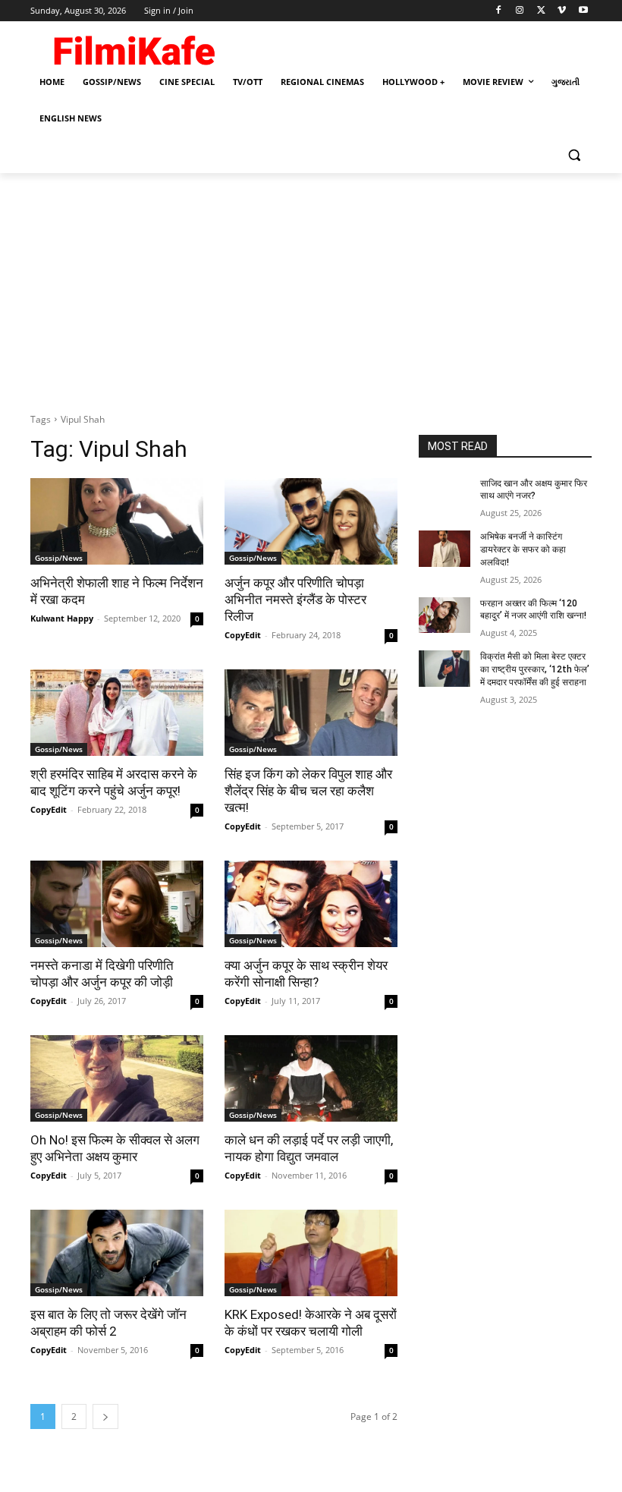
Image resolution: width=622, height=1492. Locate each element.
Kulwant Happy (61, 618)
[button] (574, 155)
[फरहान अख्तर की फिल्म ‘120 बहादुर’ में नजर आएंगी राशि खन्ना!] (444, 615)
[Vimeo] (561, 11)
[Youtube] (583, 11)
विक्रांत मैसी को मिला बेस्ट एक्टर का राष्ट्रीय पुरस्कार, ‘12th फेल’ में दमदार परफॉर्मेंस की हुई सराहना (534, 669)
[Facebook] (498, 11)
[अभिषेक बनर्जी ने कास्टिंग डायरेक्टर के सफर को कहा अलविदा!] (444, 548)
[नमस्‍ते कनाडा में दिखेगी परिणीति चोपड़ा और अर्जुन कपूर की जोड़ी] (116, 904)
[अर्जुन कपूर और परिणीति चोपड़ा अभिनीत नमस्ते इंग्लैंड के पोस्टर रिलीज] (311, 521)
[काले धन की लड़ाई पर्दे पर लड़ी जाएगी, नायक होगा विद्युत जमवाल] (311, 1078)
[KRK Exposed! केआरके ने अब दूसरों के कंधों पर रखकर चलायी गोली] (311, 1253)
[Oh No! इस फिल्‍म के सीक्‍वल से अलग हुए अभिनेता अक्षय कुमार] (116, 1078)
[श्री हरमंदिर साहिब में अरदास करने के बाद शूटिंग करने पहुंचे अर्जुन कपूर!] (116, 712)
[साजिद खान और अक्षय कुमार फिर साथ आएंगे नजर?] (444, 495)
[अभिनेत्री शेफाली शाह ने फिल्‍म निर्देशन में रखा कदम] (116, 521)
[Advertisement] (311, 287)
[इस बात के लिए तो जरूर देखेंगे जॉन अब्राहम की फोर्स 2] (116, 1253)
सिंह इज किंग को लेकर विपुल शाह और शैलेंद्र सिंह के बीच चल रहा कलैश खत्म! (308, 790)
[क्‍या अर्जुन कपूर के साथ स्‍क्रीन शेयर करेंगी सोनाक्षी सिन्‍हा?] (311, 904)
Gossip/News (59, 557)
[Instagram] (520, 11)
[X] (541, 11)
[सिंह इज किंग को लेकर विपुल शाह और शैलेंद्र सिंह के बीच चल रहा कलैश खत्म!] (311, 712)
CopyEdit (243, 635)
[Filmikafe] (133, 47)
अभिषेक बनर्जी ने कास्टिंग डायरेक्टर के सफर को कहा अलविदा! (523, 549)
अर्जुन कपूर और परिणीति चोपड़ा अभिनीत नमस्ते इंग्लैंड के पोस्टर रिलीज (295, 599)
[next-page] (105, 1416)
